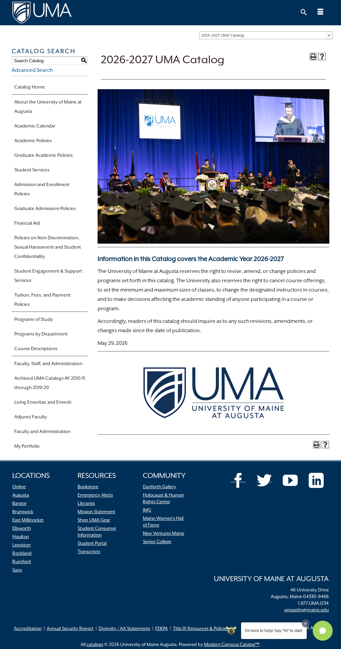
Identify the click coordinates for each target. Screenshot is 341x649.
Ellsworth (21, 528)
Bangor (19, 503)
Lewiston (21, 544)
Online (19, 486)
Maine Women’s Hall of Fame (163, 522)
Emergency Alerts (95, 495)
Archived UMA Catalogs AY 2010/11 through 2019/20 (49, 382)
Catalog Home (29, 87)
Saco (17, 569)
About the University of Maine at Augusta (48, 106)
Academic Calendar (34, 125)
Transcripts (89, 551)
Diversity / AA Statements (124, 628)
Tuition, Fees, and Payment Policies (42, 299)
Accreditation (28, 628)
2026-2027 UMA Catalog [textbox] (222, 35)
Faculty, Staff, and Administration (48, 363)
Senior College (157, 541)
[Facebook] (238, 480)
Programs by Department (41, 333)
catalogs (95, 644)
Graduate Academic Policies (43, 155)
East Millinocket (28, 520)
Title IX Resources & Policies (200, 628)
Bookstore (88, 486)
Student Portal (92, 543)
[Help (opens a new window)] (322, 56)
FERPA (161, 628)
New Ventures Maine (163, 533)
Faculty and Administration (42, 431)
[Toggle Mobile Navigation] (320, 12)
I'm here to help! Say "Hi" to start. (274, 630)
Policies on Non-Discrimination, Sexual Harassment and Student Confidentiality (47, 247)
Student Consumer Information (97, 532)
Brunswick (22, 511)
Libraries (86, 503)
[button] (323, 631)
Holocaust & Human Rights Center (163, 498)
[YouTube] (290, 480)
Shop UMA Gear (94, 520)
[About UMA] (170, 12)
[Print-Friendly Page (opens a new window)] (313, 56)
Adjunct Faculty (30, 416)
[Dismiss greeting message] (306, 623)
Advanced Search (32, 70)
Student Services (31, 169)
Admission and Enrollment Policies (42, 189)
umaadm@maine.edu (306, 609)
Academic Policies (33, 140)
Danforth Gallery (159, 486)
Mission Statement (96, 511)
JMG (147, 510)
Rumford (21, 561)
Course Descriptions (35, 348)
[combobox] (266, 35)
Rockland (22, 553)
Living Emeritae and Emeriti (42, 402)
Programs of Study (33, 319)
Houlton (20, 536)
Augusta (20, 495)
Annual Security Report (70, 628)
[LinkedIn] (316, 480)
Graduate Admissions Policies (45, 208)
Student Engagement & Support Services (48, 275)
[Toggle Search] (303, 12)
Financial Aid (27, 223)
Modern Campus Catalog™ (231, 644)
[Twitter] (264, 480)
